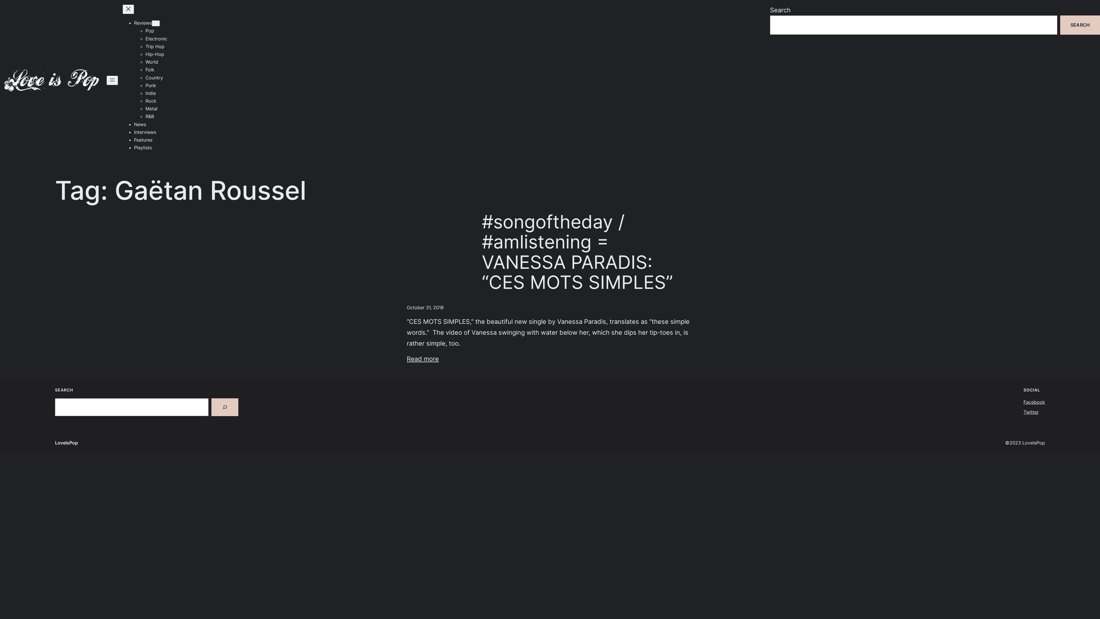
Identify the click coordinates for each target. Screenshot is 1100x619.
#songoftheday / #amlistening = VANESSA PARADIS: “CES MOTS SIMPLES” (577, 252)
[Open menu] (112, 80)
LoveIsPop (66, 443)
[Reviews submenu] (156, 23)
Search (780, 10)
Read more (423, 359)
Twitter (1031, 412)
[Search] (224, 407)
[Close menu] (128, 9)
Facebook (1034, 402)
